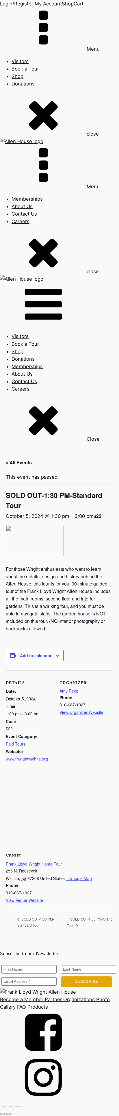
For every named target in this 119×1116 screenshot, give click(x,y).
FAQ (21, 1007)
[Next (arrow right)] (8, 1114)
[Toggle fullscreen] (8, 1106)
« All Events (19, 462)
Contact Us (24, 214)
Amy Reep (69, 691)
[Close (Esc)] (20, 1106)
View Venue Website (24, 900)
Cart (78, 4)
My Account (47, 4)
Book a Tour (25, 69)
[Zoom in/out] (2, 1106)
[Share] (14, 1106)
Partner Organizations (69, 999)
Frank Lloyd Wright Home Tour (34, 864)
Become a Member (21, 999)
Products (37, 1007)
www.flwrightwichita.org (27, 759)
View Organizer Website (81, 712)
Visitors (20, 61)
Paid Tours (15, 744)
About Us (22, 206)
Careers (20, 221)
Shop (68, 4)
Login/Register (16, 4)
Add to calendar (35, 655)
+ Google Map (79, 878)
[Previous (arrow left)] (2, 1114)
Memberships (27, 199)
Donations (23, 84)
